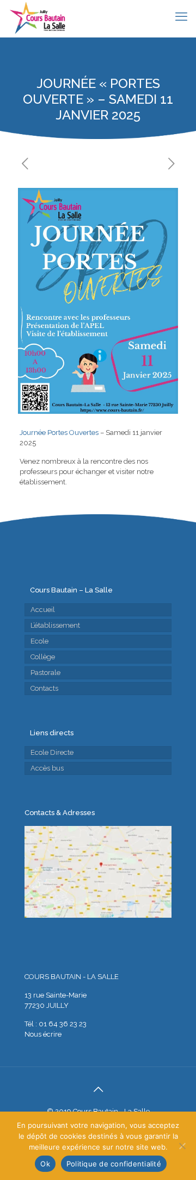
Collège (42, 657)
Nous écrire (43, 1034)
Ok (45, 1163)
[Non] (182, 1145)
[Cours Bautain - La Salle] (37, 18)
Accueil (42, 609)
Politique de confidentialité (113, 1163)
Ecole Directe (52, 752)
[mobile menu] (181, 16)
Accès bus (47, 768)
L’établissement (55, 625)
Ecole (39, 641)
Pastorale (45, 672)
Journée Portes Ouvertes (59, 432)
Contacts (44, 688)
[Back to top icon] (98, 1089)
